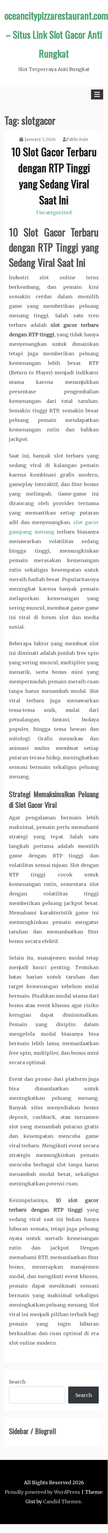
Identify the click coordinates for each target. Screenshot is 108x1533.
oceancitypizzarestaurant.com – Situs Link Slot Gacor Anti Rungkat (56, 34)
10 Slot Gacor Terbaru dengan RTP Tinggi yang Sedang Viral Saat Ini (54, 175)
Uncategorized (54, 212)
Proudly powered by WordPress (42, 1492)
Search (17, 1382)
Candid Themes (62, 1501)
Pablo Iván (77, 139)
